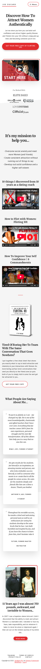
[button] (19, 69)
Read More (20, 639)
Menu (34, 4)
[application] (20, 70)
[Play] (3, 208)
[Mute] (35, 208)
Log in (25, 662)
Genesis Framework (32, 661)
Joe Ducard (9, 4)
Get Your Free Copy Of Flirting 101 (20, 46)
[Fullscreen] (37, 208)
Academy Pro (19, 661)
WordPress (18, 662)
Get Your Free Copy (15, 384)
